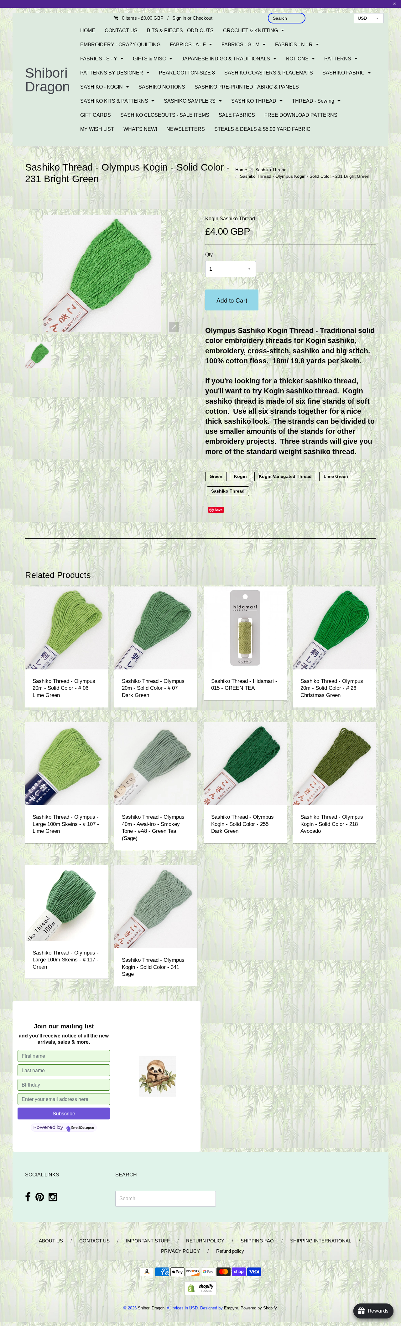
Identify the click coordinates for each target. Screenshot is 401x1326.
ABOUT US (51, 1240)
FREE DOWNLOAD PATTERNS (300, 115)
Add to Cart (231, 300)
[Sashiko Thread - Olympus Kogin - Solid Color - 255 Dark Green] (245, 763)
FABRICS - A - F (188, 44)
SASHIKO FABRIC (343, 72)
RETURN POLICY (205, 1240)
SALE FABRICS (237, 115)
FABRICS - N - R (294, 44)
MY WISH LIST (97, 129)
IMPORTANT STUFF (148, 1240)
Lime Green (336, 476)
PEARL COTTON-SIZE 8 (187, 72)
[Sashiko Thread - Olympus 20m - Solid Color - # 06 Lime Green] (66, 627)
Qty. (209, 254)
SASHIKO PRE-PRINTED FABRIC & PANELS (247, 87)
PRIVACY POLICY (180, 1251)
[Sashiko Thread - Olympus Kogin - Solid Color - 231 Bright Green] (38, 355)
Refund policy (230, 1251)
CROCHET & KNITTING (250, 30)
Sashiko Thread (271, 169)
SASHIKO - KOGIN (101, 87)
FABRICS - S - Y (98, 58)
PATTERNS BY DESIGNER (111, 72)
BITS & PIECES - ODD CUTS (180, 30)
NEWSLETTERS (185, 129)
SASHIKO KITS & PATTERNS (114, 101)
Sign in (179, 18)
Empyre (231, 1308)
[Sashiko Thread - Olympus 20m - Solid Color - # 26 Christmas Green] (334, 627)
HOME (87, 30)
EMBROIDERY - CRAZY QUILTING (120, 44)
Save (218, 509)
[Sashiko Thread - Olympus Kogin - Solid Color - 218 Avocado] (334, 763)
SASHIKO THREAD (253, 101)
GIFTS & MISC (149, 58)
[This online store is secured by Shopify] (200, 1287)
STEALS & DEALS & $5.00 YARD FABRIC (262, 129)
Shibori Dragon (47, 79)
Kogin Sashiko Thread (230, 218)
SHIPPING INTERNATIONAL (320, 1240)
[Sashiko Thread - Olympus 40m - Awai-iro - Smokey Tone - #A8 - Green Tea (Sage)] (155, 763)
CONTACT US (121, 30)
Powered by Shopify (259, 1308)
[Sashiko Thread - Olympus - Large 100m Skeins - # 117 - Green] (66, 902)
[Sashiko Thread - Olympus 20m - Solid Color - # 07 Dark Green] (155, 627)
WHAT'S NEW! (140, 129)
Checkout (202, 18)
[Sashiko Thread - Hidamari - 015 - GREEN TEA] (245, 627)
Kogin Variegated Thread (285, 476)
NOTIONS (297, 58)
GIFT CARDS (95, 115)
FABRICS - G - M (240, 44)
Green (216, 476)
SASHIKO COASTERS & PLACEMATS (268, 72)
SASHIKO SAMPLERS (190, 101)
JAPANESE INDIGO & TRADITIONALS (226, 58)
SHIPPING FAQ (257, 1240)
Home (241, 169)
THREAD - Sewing (313, 101)
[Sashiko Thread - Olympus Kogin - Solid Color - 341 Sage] (155, 906)
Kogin (240, 476)
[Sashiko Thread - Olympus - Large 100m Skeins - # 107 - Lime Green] (66, 763)
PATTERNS (337, 58)
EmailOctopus (82, 1127)
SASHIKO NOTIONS (161, 87)
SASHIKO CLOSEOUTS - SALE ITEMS (164, 115)
